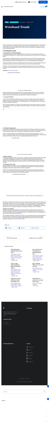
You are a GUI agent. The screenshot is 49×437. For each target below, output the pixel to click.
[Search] (45, 392)
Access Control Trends (12, 70)
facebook (31, 347)
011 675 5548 (33, 2)
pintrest (30, 358)
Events (19, 254)
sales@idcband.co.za (22, 2)
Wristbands (29, 308)
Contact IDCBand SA (17, 218)
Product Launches (14, 256)
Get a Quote (43, 2)
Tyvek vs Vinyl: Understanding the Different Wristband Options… (15, 266)
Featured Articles (14, 255)
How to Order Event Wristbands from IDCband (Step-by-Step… (37, 252)
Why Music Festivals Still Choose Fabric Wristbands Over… (16, 280)
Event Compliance (14, 254)
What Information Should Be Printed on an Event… (16, 251)
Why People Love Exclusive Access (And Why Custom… (37, 280)
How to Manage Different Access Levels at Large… (38, 265)
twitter (30, 350)
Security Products (17, 257)
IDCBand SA (43, 215)
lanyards (9, 217)
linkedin (31, 352)
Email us (6, 323)
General (18, 255)
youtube (30, 355)
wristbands (5, 217)
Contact (27, 378)
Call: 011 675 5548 (7, 319)
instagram (31, 361)
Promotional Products (8, 343)
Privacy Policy (22, 378)
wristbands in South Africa (19, 215)
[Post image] (7, 255)
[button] (11, 228)
